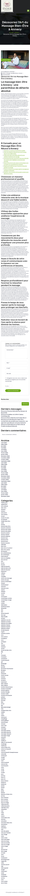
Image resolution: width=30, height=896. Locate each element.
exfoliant (3, 641)
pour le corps (4, 801)
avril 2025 (3, 469)
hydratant (4, 682)
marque (3, 724)
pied (2, 789)
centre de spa (5, 580)
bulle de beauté (5, 566)
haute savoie (4, 675)
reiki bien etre (5, 807)
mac (2, 708)
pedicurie (3, 784)
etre (2, 635)
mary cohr (4, 725)
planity (3, 792)
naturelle (3, 754)
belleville (3, 544)
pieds (2, 791)
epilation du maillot (6, 623)
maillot (3, 712)
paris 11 (3, 777)
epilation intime (5, 628)
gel (2, 662)
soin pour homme (6, 832)
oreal (2, 769)
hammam (3, 673)
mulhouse (3, 745)
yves (2, 879)
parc (2, 774)
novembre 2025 (5, 458)
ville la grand (4, 868)
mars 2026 (4, 451)
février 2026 (4, 452)
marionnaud (4, 722)
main (2, 714)
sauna (2, 816)
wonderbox (4, 876)
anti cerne (4, 513)
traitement (4, 858)
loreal (2, 703)
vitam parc (4, 871)
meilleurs (3, 740)
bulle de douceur (5, 569)
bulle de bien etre (6, 568)
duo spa (3, 615)
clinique (3, 591)
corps (2, 595)
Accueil (11, 32)
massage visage (5, 735)
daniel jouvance (5, 606)
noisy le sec (4, 764)
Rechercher (5, 399)
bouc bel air (4, 559)
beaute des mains (6, 529)
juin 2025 (3, 466)
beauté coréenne (6, 528)
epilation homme (5, 626)
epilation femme (5, 625)
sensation (4, 821)
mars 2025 (4, 471)
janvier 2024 (4, 494)
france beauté (5, 660)
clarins (3, 590)
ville (2, 866)
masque (3, 727)
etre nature (4, 636)
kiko (2, 702)
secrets (3, 819)
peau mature (4, 781)
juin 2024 (3, 486)
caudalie (3, 576)
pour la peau (4, 799)
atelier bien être (5, 521)
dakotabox (4, 605)
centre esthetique (6, 581)
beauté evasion (5, 533)
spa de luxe (4, 849)
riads (2, 812)
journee (3, 700)
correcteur (4, 596)
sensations (4, 824)
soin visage (4, 834)
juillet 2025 (4, 464)
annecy (17, 32)
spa (2, 848)
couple (3, 601)
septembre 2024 (5, 481)
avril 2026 (4, 449)
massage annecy (14, 73)
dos (2, 611)
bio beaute (4, 551)
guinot (3, 672)
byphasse (3, 571)
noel (2, 760)
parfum (3, 776)
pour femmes (4, 797)
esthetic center (5, 633)
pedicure (3, 782)
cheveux (3, 586)
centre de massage (6, 578)
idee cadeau (4, 685)
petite (3, 787)
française (3, 657)
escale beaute (5, 630)
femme (3, 645)
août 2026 (4, 442)
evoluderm (4, 638)
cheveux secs (5, 588)
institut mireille (5, 692)
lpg (2, 705)
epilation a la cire (6, 620)
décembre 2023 (5, 496)
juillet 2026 (4, 444)
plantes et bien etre (6, 794)
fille (2, 652)
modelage (3, 744)
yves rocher (4, 881)
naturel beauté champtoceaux (9, 752)
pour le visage (5, 802)
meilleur (3, 739)
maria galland (5, 720)
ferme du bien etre (6, 650)
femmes (3, 647)
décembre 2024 (5, 476)
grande (3, 667)
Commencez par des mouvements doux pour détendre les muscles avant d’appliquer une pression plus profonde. (16, 160)
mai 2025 (3, 468)
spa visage (4, 851)
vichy (2, 863)
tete (2, 854)
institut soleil (4, 693)
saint (2, 814)
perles (3, 786)
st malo (3, 853)
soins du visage (5, 844)
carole (3, 574)
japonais (3, 698)
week (2, 873)
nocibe (3, 757)
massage (8, 73)
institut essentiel (6, 688)
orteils (3, 772)
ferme (2, 648)
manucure (4, 717)
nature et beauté (6, 749)
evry (2, 640)
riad (2, 811)
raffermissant (5, 804)
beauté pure (4, 541)
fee (2, 643)
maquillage (4, 719)
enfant (3, 618)
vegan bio (3, 861)
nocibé (3, 759)
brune (2, 563)
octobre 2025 (5, 459)
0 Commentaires (6, 74)
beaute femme (5, 534)
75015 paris (4, 502)
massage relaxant (6, 734)
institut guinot (5, 690)
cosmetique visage (6, 600)
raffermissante (5, 806)
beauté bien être (5, 526)
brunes (3, 564)
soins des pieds (5, 839)
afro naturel (4, 506)
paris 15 (3, 779)
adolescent (4, 504)
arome (3, 516)
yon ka (3, 878)
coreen (3, 593)
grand (2, 665)
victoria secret (5, 864)
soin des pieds (5, 831)
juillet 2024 (4, 484)
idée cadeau (4, 683)
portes (3, 796)
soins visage (4, 846)
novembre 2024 (5, 478)
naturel (3, 750)
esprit (2, 631)
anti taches (4, 514)
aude (2, 523)
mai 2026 (3, 447)
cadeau (3, 573)
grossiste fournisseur (7, 668)
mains (2, 715)
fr (1, 653)
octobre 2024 (5, 479)
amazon (3, 509)
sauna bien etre (5, 817)
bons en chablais (5, 558)
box (2, 561)
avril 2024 (4, 489)
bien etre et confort (6, 548)
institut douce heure (7, 687)
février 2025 (4, 473)
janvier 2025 (4, 474)
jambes (3, 697)
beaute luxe (4, 538)
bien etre (3, 546)
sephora (3, 826)
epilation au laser (6, 621)
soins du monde (5, 843)
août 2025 (4, 463)
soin (2, 829)
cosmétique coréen (6, 598)
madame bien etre (6, 710)
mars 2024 (4, 491)
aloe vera (3, 507)
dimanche (3, 608)
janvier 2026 (4, 454)
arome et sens (5, 518)
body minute (4, 556)
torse (2, 856)
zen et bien (4, 883)
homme (3, 677)
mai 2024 (3, 488)
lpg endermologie (6, 707)
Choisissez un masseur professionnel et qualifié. (14, 150)
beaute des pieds (6, 531)
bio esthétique (5, 554)
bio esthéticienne (6, 553)
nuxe (2, 767)
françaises (4, 658)
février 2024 (4, 493)
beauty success (5, 543)
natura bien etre (5, 747)
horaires (3, 680)
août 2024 (4, 483)
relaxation (4, 809)
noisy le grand (5, 762)
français (3, 655)
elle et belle (4, 616)
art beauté (4, 519)
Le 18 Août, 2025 (6, 60)
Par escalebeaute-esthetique (8, 71)
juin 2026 (3, 446)
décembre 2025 (5, 456)
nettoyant (4, 755)
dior (2, 610)
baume (3, 524)
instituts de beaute (6, 695)
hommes (3, 678)
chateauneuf (4, 585)
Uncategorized (5, 859)
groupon (3, 670)
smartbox (3, 827)
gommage (3, 663)
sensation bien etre (6, 822)
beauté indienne (5, 536)
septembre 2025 (5, 461)
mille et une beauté (6, 742)
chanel (3, 583)
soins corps (4, 837)
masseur (20, 73)
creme (3, 603)
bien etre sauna (5, 549)
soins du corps (5, 841)
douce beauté (5, 613)
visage (3, 869)
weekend (3, 874)
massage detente (6, 732)
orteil (2, 770)
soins (2, 836)
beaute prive (4, 539)
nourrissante (4, 765)
